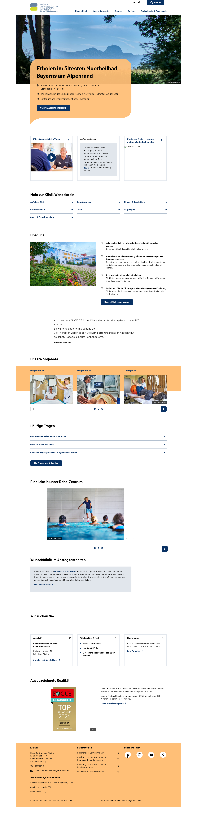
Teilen (163, 755)
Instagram (140, 754)
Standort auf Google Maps (45, 660)
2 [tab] (98, 409)
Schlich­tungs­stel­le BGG (40, 787)
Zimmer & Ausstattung (134, 202)
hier (85, 167)
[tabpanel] (51, 387)
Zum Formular (133, 651)
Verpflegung (129, 209)
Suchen (157, 2)
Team (79, 209)
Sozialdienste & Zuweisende (154, 11)
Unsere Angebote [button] (101, 11)
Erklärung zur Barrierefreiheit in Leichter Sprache (91, 765)
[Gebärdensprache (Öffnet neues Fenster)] (139, 2)
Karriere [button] (131, 11)
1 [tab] (95, 409)
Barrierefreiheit (37, 209)
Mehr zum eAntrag (42, 584)
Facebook (128, 754)
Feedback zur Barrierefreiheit (90, 771)
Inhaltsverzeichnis (38, 800)
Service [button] (118, 11)
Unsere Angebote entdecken (53, 108)
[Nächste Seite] (164, 409)
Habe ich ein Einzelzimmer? (42, 444)
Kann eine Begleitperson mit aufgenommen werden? (54, 452)
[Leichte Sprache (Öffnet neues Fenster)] (134, 2)
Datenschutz (66, 800)
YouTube (152, 754)
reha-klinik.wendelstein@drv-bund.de (52, 770)
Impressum (54, 800)
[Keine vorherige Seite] (33, 409)
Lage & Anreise (84, 202)
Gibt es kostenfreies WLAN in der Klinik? (48, 436)
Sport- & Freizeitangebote (42, 217)
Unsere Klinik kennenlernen (117, 302)
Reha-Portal (35, 791)
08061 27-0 (39, 766)
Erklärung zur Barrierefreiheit (90, 752)
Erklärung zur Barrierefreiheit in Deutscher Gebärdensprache (91, 758)
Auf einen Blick (37, 202)
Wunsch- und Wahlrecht (65, 571)
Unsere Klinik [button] (81, 11)
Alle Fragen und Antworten (46, 463)
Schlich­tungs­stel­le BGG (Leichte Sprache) (49, 782)
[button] (155, 2)
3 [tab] (102, 409)
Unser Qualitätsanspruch (112, 703)
